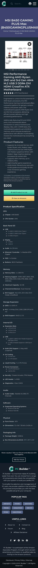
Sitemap (29, 560)
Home (5, 31)
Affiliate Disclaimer (20, 532)
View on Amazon (19, 198)
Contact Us (25, 525)
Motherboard (15, 31)
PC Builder (22, 563)
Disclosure (10, 560)
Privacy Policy (20, 560)
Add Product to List (19, 192)
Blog (23, 529)
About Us (11, 525)
